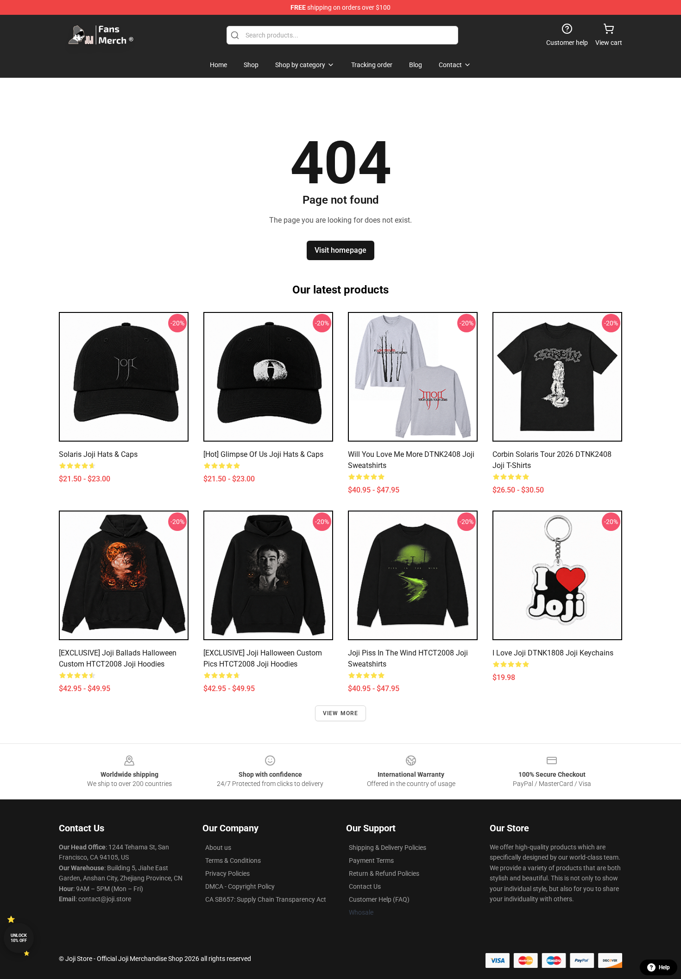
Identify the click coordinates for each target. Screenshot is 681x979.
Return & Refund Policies (384, 873)
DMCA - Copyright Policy (240, 886)
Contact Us (365, 886)
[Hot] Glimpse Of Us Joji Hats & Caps (263, 454)
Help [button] (664, 967)
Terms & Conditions (233, 860)
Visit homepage (340, 250)
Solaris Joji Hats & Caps (98, 454)
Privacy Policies (227, 873)
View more (341, 713)
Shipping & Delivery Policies (387, 847)
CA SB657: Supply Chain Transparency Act (265, 899)
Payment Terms (371, 860)
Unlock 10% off (19, 938)
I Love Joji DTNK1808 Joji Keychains (552, 653)
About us (218, 847)
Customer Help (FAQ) (379, 899)
